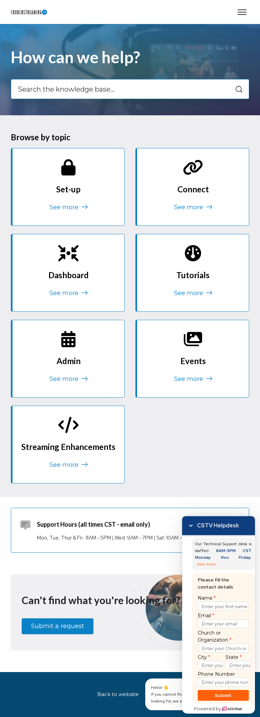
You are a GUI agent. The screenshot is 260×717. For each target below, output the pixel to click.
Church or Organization (214, 636)
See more (64, 207)
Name (207, 598)
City (204, 657)
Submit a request (57, 626)
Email (206, 616)
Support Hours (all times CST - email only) (93, 524)
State (233, 657)
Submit (223, 695)
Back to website (118, 694)
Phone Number (216, 674)
